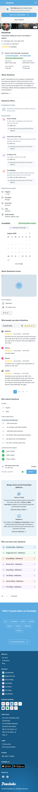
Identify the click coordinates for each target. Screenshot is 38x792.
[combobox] (19, 228)
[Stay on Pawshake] (22, 471)
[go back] (2, 3)
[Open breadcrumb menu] (7, 596)
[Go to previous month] (26, 233)
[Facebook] (3, 777)
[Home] (2, 596)
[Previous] (11, 392)
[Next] (27, 392)
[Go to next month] (29, 233)
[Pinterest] (7, 777)
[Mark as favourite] (35, 3)
